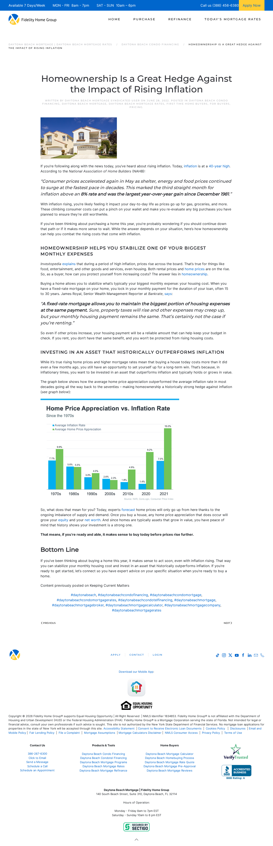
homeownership (194, 274)
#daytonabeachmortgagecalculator (134, 605)
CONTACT (136, 654)
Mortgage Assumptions (99, 732)
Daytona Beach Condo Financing (103, 754)
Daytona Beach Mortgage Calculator (169, 754)
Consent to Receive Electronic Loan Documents (170, 728)
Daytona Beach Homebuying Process (169, 758)
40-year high (219, 166)
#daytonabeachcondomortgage (175, 595)
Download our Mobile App (136, 671)
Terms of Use (233, 732)
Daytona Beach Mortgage (84, 103)
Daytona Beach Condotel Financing (103, 758)
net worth (92, 520)
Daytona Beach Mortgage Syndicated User (102, 100)
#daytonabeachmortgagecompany (192, 605)
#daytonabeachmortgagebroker (78, 605)
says (168, 294)
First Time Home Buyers (187, 103)
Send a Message (37, 762)
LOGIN (158, 654)
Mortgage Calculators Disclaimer (140, 732)
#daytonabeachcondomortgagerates (86, 600)
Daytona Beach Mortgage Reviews (169, 770)
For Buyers (220, 103)
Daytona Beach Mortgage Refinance (103, 770)
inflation (190, 166)
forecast (128, 510)
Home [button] (114, 19)
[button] (136, 839)
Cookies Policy (216, 728)
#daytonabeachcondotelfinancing (145, 600)
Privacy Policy (211, 732)
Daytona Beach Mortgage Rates (136, 103)
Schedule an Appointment (37, 770)
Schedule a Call (37, 766)
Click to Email (37, 758)
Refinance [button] (180, 19)
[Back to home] (33, 19)
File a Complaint (70, 732)
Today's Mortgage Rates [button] (233, 19)
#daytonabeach (83, 595)
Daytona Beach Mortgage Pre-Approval (170, 766)
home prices (195, 269)
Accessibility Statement (119, 728)
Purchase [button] (144, 19)
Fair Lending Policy (41, 732)
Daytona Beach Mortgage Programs (103, 762)
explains (69, 264)
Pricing (135, 107)
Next (227, 622)
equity (63, 520)
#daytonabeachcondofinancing (123, 595)
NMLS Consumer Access (181, 732)
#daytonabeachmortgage (194, 600)
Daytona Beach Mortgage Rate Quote (170, 762)
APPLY (116, 654)
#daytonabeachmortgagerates (136, 610)
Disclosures (237, 728)
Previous (49, 622)
